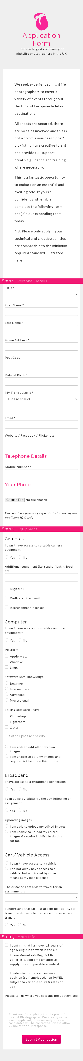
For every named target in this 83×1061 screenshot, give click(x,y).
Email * (10, 418)
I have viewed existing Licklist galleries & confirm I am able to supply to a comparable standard (34, 959)
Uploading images (18, 820)
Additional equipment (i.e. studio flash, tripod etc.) (39, 569)
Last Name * (14, 322)
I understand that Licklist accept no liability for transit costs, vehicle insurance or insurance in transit (40, 913)
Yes (12, 557)
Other (14, 727)
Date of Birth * (16, 375)
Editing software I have (22, 709)
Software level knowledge (24, 676)
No (25, 557)
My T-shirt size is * (19, 392)
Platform (11, 649)
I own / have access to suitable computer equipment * (35, 630)
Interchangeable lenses (27, 607)
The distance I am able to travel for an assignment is (33, 889)
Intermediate (19, 689)
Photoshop (18, 716)
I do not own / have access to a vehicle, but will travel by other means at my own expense (33, 873)
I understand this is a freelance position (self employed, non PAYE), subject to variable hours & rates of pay (36, 979)
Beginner (16, 683)
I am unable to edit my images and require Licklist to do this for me (35, 759)
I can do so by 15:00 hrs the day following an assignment (38, 801)
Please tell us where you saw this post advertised (41, 995)
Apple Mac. (18, 656)
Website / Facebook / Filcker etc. (30, 435)
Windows (17, 662)
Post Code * (14, 357)
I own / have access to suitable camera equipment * (33, 547)
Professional (19, 700)
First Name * (14, 305)
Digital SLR (18, 589)
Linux (14, 667)
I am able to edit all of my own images (32, 749)
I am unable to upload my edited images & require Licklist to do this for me (36, 836)
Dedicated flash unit (25, 598)
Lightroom (17, 721)
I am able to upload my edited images (38, 826)
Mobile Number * (18, 467)
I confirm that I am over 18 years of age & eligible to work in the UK (36, 947)
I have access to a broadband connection (35, 781)
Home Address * (17, 340)
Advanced (17, 694)
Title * (9, 287)
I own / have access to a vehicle (33, 863)
